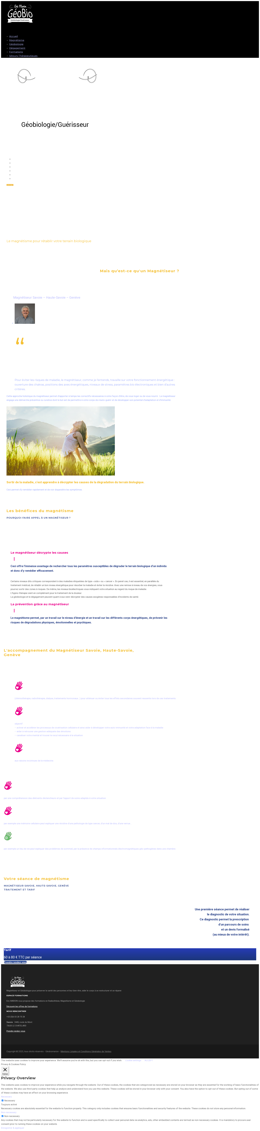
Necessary (9, 1100)
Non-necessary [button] (8, 1112)
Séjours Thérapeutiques (23, 55)
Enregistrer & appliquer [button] (12, 1128)
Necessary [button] (6, 1096)
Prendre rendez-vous (15, 962)
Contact (9, 185)
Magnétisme (16, 40)
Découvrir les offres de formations (22, 1006)
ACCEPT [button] (149, 1060)
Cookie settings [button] (133, 1060)
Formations (16, 51)
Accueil (13, 36)
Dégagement (17, 48)
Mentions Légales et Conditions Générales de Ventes (86, 1051)
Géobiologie (16, 44)
